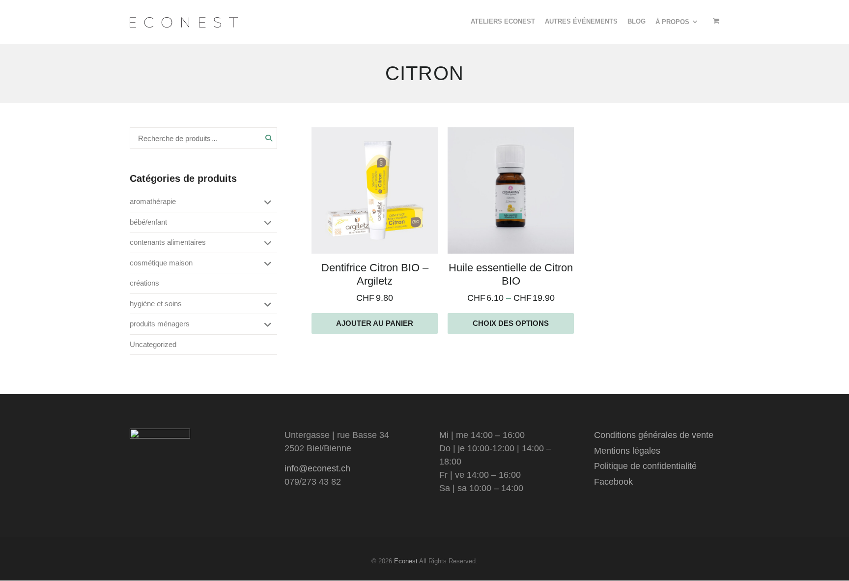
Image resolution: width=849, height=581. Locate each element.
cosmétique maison (161, 263)
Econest (406, 561)
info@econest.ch (317, 468)
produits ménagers (160, 324)
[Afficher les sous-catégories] (266, 203)
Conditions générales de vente (653, 435)
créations (144, 283)
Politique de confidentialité (645, 466)
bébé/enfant (148, 222)
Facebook (613, 482)
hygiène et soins (156, 303)
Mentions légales (627, 451)
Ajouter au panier (374, 323)
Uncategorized (153, 344)
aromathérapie (153, 201)
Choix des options (511, 323)
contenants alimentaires (168, 242)
